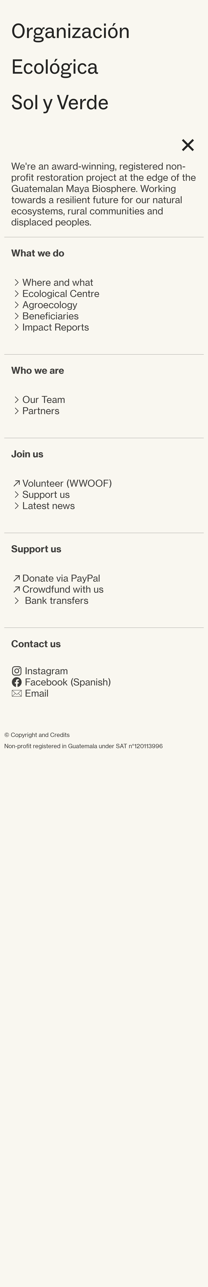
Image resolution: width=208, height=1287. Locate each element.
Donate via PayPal (61, 578)
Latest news (48, 505)
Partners (40, 410)
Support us (46, 494)
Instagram (45, 671)
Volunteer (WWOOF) (67, 483)
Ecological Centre (60, 293)
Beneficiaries (50, 316)
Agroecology (49, 304)
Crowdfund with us (63, 589)
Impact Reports (55, 327)
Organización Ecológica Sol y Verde (70, 66)
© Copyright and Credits (37, 734)
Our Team (43, 399)
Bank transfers (55, 600)
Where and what (57, 282)
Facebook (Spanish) (66, 682)
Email (35, 693)
